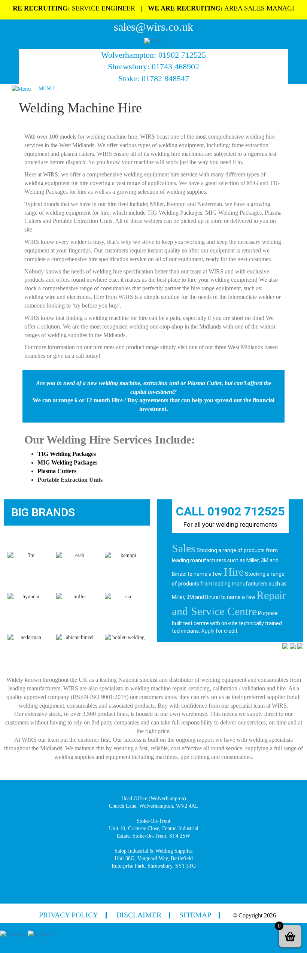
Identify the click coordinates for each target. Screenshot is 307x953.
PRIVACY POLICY (68, 915)
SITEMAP (195, 915)
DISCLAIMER (138, 915)
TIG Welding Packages (66, 454)
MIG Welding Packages (67, 462)
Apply (208, 631)
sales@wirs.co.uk (153, 27)
